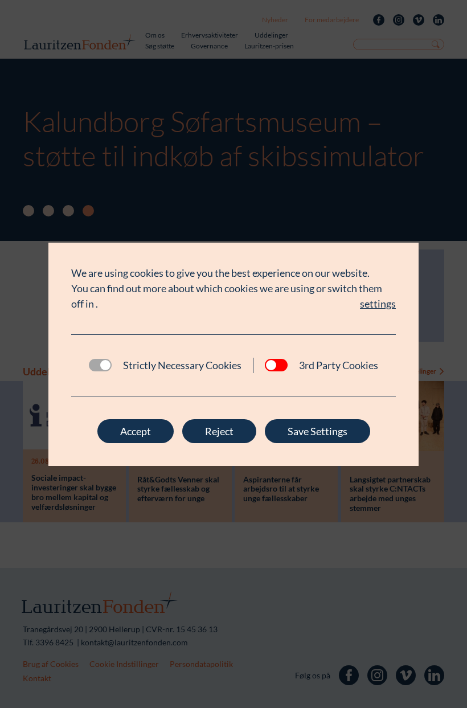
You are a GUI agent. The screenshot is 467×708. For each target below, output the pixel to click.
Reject (219, 431)
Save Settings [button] (317, 431)
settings (378, 303)
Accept (135, 431)
